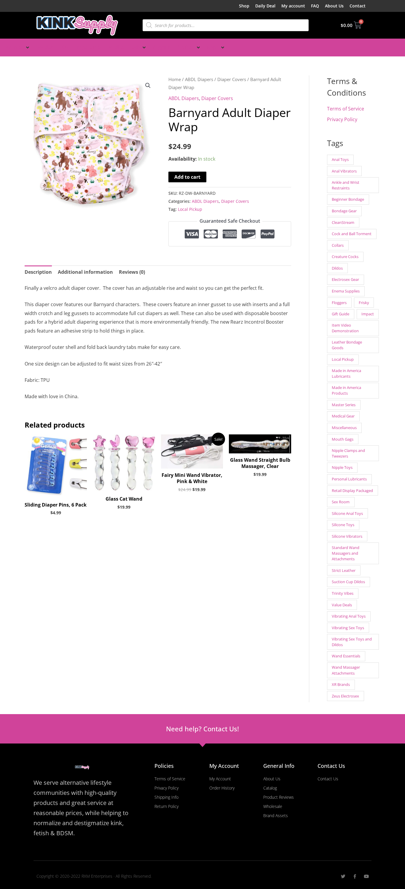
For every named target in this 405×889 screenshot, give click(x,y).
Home (174, 79)
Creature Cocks (345, 256)
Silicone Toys (343, 524)
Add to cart (187, 177)
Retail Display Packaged (352, 490)
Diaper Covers (231, 79)
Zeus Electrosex (345, 696)
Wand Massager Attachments (346, 670)
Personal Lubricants (349, 479)
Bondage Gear (344, 210)
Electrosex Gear (345, 279)
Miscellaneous (344, 427)
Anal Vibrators (344, 171)
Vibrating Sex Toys (348, 627)
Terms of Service (345, 108)
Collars (338, 245)
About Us (334, 6)
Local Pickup (190, 209)
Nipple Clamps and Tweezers (348, 453)
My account (293, 6)
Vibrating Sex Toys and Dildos (352, 641)
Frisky (364, 302)
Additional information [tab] (85, 272)
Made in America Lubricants (346, 373)
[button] (18, 47)
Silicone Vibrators (347, 536)
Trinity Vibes (342, 593)
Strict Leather (343, 570)
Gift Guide (340, 314)
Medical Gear (343, 416)
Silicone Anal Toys (347, 513)
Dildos (337, 268)
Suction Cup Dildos (348, 581)
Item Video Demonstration (345, 327)
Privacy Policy (342, 119)
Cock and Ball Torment (351, 233)
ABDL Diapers (199, 79)
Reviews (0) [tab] (132, 272)
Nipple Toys (342, 467)
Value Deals (342, 605)
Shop (244, 6)
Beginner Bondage (348, 199)
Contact (358, 6)
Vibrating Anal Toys (349, 616)
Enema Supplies (346, 291)
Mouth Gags (342, 439)
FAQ (315, 6)
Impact (367, 314)
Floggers (339, 302)
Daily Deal (265, 6)
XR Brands (341, 684)
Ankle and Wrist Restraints (345, 185)
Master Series (343, 404)
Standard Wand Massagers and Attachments (345, 553)
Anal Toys (340, 159)
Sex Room (341, 501)
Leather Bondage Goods (347, 344)
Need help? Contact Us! (202, 728)
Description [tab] (38, 272)
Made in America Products (346, 390)
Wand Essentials (346, 656)
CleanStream (343, 222)
